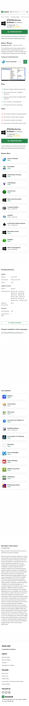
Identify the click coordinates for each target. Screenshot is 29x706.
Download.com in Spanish (8, 665)
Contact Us (4, 662)
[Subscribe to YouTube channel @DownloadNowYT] (9, 692)
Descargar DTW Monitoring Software (11, 332)
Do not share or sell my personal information (12, 681)
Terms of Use (5, 676)
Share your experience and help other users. (13, 38)
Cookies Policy (5, 678)
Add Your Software (6, 660)
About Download (6, 657)
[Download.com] (5, 12)
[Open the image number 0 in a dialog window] (13, 74)
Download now (16, 32)
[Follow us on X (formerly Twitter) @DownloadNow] (6, 692)
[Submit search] (11, 12)
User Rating (9, 26)
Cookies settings (6, 684)
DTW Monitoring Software (14, 21)
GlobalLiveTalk (6, 548)
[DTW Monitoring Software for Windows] (3, 23)
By (11, 25)
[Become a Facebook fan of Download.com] (3, 692)
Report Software (16, 323)
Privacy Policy (5, 673)
